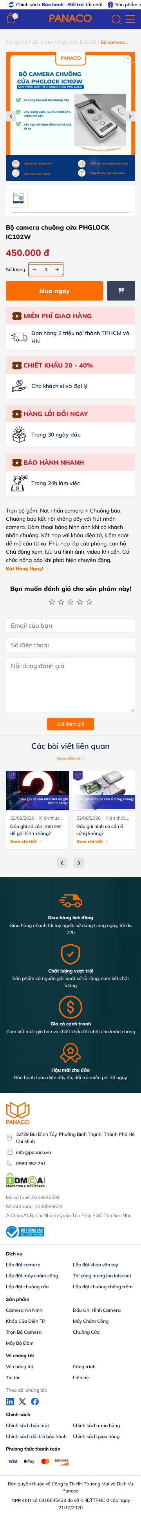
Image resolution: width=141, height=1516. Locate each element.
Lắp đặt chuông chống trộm (103, 1287)
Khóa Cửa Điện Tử (76, 42)
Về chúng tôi (19, 1366)
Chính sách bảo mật (27, 1425)
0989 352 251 (31, 1163)
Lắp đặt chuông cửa (27, 1287)
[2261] (121, 291)
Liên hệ (81, 1377)
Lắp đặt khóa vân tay (95, 1265)
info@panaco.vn (33, 1152)
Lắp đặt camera (23, 1265)
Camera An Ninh (24, 1310)
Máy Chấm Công (90, 1321)
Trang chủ (16, 42)
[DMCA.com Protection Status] (25, 1186)
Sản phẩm (42, 42)
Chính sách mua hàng (96, 1425)
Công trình (84, 1366)
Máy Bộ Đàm (20, 1343)
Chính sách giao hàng (96, 1436)
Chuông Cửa (86, 1332)
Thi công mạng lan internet (102, 1276)
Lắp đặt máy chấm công (32, 1276)
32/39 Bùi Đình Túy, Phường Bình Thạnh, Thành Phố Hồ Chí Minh (75, 1137)
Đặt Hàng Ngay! (24, 568)
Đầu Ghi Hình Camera (97, 1310)
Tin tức (13, 1377)
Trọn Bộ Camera (24, 1332)
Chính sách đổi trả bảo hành (36, 1436)
